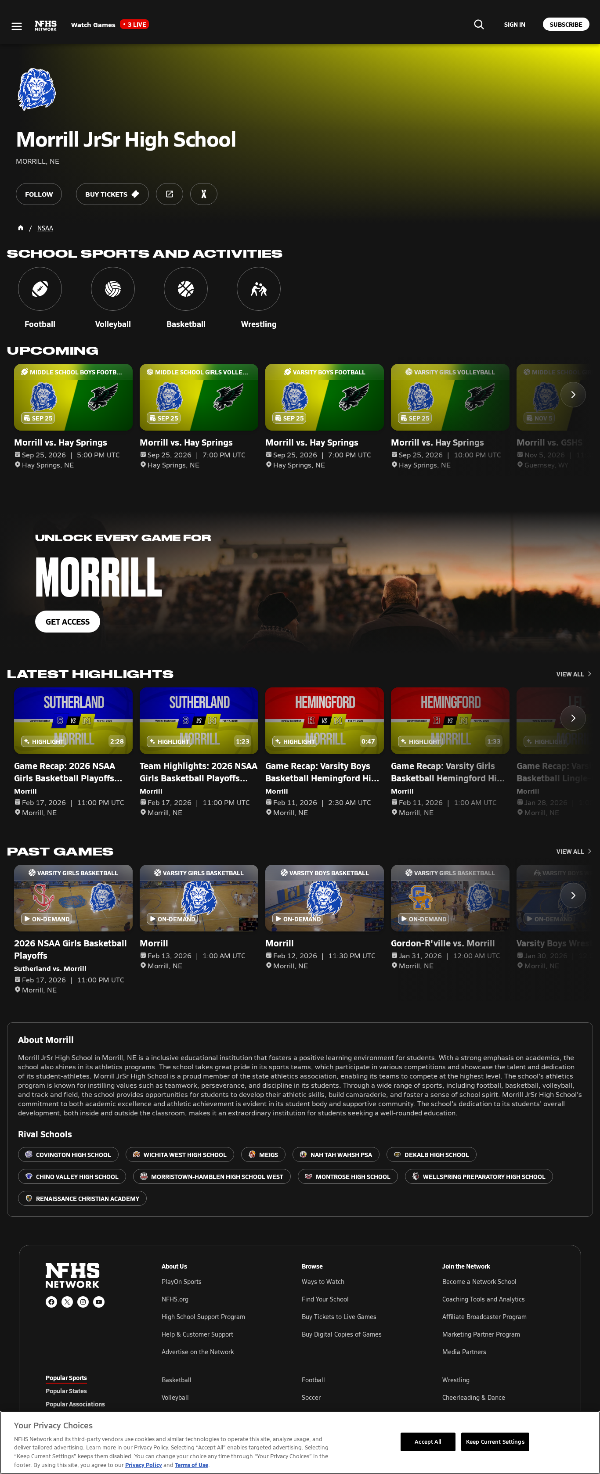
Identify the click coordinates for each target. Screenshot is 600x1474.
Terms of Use (191, 1464)
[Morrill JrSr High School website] (169, 194)
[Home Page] (20, 228)
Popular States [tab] (66, 1391)
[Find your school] (479, 24)
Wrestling (456, 1380)
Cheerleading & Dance (473, 1397)
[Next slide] (573, 394)
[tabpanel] (358, 1397)
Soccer (311, 1397)
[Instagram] (83, 1302)
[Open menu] (17, 26)
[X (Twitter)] (67, 1302)
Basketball (177, 1380)
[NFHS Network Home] (46, 26)
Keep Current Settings (495, 1441)
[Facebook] (51, 1302)
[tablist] (90, 1390)
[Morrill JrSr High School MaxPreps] (203, 194)
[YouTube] (99, 1302)
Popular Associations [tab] (75, 1404)
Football (313, 1380)
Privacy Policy (143, 1464)
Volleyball (175, 1397)
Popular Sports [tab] (66, 1377)
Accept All (428, 1441)
